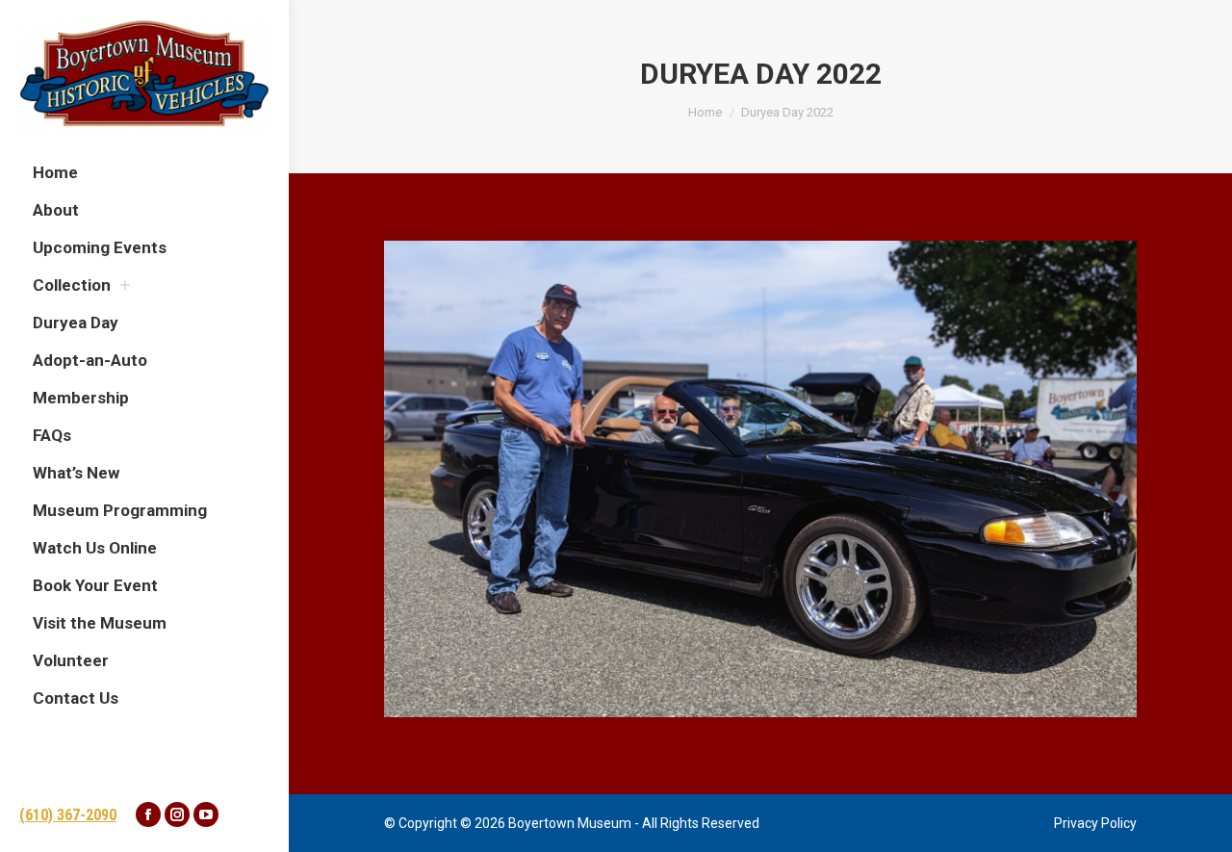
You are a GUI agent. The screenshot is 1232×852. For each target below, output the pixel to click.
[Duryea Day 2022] (760, 479)
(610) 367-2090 (67, 815)
